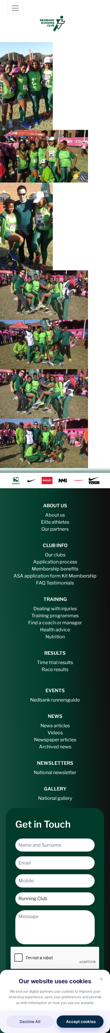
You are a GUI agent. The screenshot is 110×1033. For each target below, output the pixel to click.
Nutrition (55, 637)
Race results (55, 669)
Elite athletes (55, 522)
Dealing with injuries (55, 608)
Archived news (55, 747)
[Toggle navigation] (15, 8)
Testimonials (60, 583)
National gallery (55, 798)
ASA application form (37, 576)
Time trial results (55, 662)
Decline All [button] (30, 1021)
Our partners (55, 529)
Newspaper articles (55, 739)
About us (55, 515)
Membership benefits (55, 569)
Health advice (55, 629)
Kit (65, 576)
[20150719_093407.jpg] (26, 85)
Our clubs (55, 555)
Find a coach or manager (55, 622)
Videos (55, 732)
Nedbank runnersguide (55, 700)
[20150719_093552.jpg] (44, 155)
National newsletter (55, 772)
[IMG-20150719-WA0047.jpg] (44, 344)
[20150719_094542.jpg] (26, 226)
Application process (55, 562)
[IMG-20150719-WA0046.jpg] (44, 294)
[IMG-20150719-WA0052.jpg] (44, 393)
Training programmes (55, 615)
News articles (55, 725)
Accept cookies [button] (81, 1021)
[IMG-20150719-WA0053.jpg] (44, 443)
